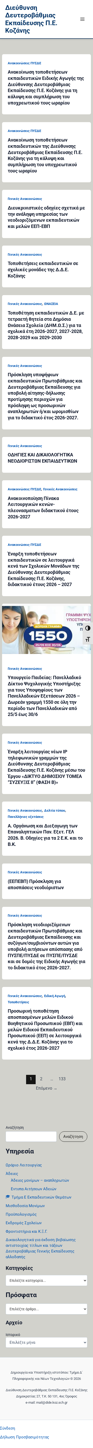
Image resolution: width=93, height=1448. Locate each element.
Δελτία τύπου (54, 810)
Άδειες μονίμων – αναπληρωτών (40, 1180)
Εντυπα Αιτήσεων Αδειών (33, 1189)
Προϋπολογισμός (21, 1214)
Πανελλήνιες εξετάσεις (26, 817)
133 (62, 1079)
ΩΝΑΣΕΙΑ (51, 304)
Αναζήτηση (15, 1127)
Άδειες (12, 1173)
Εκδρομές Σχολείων (24, 1223)
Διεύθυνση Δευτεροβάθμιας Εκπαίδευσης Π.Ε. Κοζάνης (31, 19)
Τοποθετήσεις (18, 1002)
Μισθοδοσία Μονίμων (25, 1205)
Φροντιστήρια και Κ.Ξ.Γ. (26, 1231)
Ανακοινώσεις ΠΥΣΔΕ (24, 63)
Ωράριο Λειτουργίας (24, 1165)
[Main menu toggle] (82, 19)
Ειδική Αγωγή (54, 996)
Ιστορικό (13, 1335)
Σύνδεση (7, 1428)
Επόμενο (46, 1088)
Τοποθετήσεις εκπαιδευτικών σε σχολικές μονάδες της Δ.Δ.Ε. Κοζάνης (43, 269)
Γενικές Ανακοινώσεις (25, 199)
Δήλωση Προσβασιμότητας (24, 1437)
